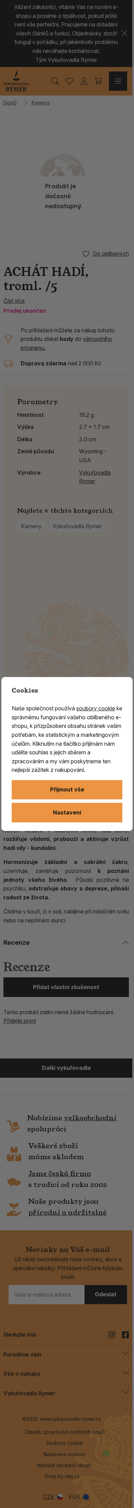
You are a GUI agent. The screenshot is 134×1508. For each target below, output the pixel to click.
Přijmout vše (67, 789)
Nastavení (67, 812)
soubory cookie (95, 708)
